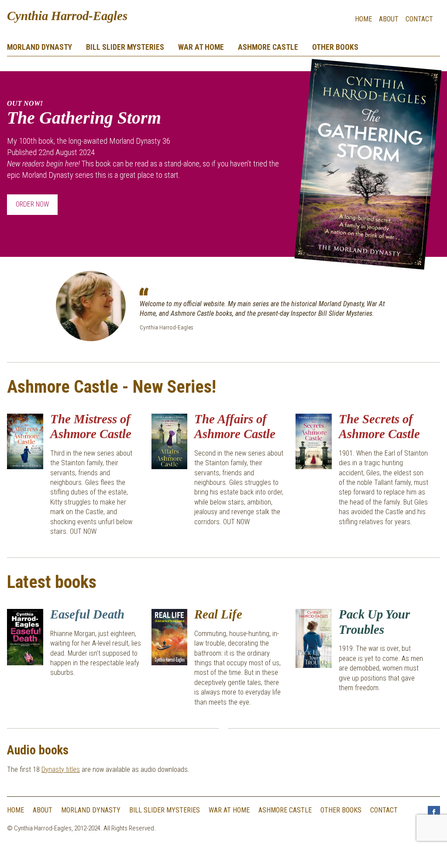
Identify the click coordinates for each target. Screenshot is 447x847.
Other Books (335, 47)
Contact (419, 19)
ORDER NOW (32, 204)
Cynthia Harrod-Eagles (67, 16)
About (389, 19)
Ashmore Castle (268, 47)
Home (363, 19)
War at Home (201, 47)
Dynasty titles (60, 769)
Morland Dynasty (39, 47)
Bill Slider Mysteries (125, 47)
